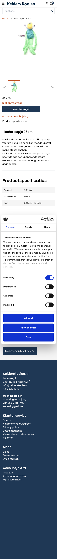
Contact (8, 420)
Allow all (28, 318)
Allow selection (29, 327)
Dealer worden (11, 455)
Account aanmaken (14, 476)
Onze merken (11, 458)
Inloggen (8, 472)
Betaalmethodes (12, 430)
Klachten (8, 437)
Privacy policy (11, 427)
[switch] (49, 286)
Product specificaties (14, 121)
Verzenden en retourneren (18, 434)
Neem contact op (18, 351)
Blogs (6, 451)
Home (5, 18)
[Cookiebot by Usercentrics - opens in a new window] (41, 219)
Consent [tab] (10, 227)
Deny (28, 337)
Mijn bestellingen (12, 479)
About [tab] (47, 227)
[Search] (52, 10)
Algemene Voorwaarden (17, 423)
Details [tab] (28, 227)
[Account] (47, 3)
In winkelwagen (21, 109)
